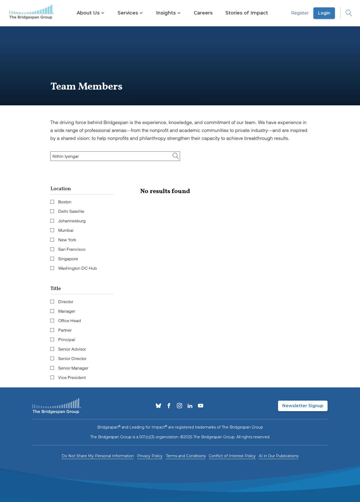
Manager (66, 311)
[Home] (31, 13)
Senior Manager (73, 368)
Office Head (69, 320)
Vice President (72, 377)
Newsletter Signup (302, 405)
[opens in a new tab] (158, 406)
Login (324, 13)
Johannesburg (72, 221)
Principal (66, 339)
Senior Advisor (72, 349)
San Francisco (71, 249)
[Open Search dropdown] (346, 13)
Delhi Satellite (71, 211)
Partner (65, 330)
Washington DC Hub (77, 268)
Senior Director (72, 358)
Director (65, 301)
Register (300, 13)
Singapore (68, 259)
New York (67, 240)
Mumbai (66, 230)
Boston (64, 202)
